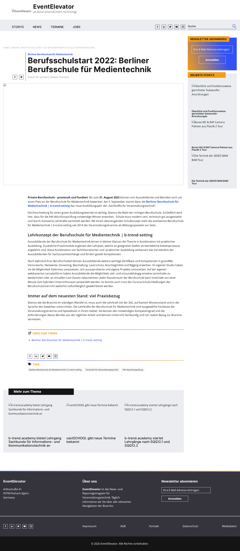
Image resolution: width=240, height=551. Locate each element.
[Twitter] (170, 27)
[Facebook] (157, 27)
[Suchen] (234, 26)
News (37, 27)
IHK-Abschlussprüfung (133, 369)
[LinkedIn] (164, 27)
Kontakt (154, 526)
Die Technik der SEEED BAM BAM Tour (210, 182)
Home (6, 47)
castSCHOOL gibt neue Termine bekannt (91, 440)
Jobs (76, 27)
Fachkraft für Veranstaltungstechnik (102, 369)
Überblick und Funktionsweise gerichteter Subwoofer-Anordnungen (209, 114)
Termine (57, 27)
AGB (123, 526)
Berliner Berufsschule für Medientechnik (50, 54)
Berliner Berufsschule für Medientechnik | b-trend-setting (67, 340)
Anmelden (212, 60)
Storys (18, 27)
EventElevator (53, 6)
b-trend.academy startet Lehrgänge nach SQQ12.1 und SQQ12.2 (147, 441)
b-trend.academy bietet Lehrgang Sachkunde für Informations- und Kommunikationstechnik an (34, 441)
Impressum (89, 526)
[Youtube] (176, 27)
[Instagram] (183, 27)
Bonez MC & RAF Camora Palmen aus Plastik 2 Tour (212, 148)
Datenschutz (190, 526)
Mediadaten (229, 526)
